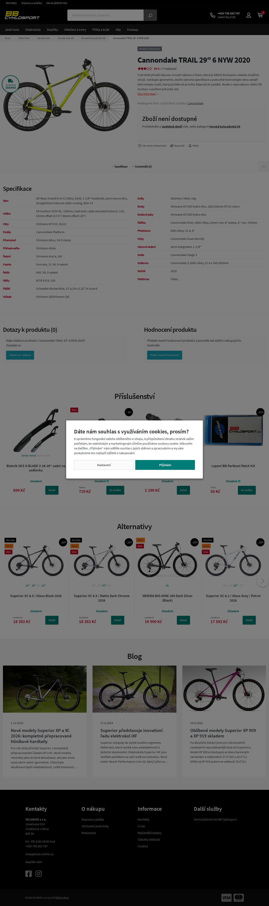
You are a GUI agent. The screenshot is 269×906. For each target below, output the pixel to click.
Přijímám (165, 465)
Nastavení (104, 465)
